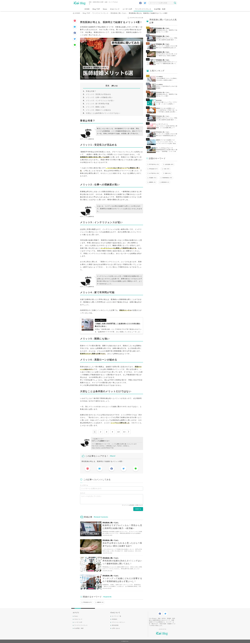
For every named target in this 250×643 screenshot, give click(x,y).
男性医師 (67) (87, 602)
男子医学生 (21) (154, 164)
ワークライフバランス (143, 9)
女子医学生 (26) (154, 173)
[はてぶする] (75, 27)
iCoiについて (115, 9)
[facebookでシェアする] (140, 3)
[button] (175, 3)
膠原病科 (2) (165, 182)
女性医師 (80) (169, 164)
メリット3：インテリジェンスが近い (100, 100)
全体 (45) (167, 169)
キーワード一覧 (116, 616)
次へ (125, 432)
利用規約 (114, 619)
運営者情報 (115, 625)
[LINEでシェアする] (75, 45)
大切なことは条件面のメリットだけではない (103, 113)
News (105, 9)
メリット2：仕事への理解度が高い (99, 97)
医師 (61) (168, 173)
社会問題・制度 (160, 9)
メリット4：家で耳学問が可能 (97, 104)
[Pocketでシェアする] (75, 21)
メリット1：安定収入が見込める (98, 94)
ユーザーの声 (127, 9)
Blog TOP (96, 9)
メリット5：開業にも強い (96, 107)
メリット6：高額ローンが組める (98, 110)
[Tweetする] (145, 3)
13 (118, 432)
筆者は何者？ (91, 91)
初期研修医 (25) (167, 177)
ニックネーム (84, 485)
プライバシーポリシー (118, 622)
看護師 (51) (152, 177)
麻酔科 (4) (100, 602)
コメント (82, 493)
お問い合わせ (116, 628)
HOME (87, 9)
